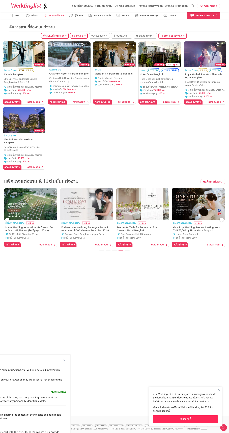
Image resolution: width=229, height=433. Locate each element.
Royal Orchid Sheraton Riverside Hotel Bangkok (203, 76)
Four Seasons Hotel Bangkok (136, 234)
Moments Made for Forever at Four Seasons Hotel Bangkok (137, 229)
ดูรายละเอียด (33, 102)
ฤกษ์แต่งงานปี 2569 (82, 6)
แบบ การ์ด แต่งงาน (101, 429)
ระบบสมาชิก (210, 6)
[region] (185, 406)
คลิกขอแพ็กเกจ (12, 102)
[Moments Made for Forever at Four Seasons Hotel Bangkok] (142, 204)
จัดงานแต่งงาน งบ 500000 (197, 429)
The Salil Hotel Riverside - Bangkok (18, 141)
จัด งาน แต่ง (74, 425)
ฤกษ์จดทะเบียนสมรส (133, 425)
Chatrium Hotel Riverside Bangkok (69, 73)
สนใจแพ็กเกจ (12, 244)
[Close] (219, 390)
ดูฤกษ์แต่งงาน (100, 425)
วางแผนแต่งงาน (103, 6)
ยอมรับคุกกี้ (185, 419)
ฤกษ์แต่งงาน (87, 425)
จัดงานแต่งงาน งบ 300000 (173, 429)
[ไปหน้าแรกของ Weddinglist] (29, 6)
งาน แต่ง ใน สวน (118, 429)
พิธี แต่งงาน (131, 429)
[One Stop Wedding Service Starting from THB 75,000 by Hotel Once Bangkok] (198, 204)
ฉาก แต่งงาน (86, 429)
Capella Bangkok (13, 74)
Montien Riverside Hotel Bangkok (114, 73)
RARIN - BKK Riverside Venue (24, 234)
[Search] (192, 6)
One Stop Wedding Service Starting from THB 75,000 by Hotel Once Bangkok (196, 229)
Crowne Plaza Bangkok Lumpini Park (84, 234)
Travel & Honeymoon (150, 6)
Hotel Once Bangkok (151, 74)
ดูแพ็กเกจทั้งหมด (212, 182)
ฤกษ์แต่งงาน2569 (116, 425)
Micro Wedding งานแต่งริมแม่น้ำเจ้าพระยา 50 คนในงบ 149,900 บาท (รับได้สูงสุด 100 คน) (29, 229)
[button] (101, 250)
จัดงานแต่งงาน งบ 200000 (149, 429)
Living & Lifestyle (124, 6)
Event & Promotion (176, 6)
